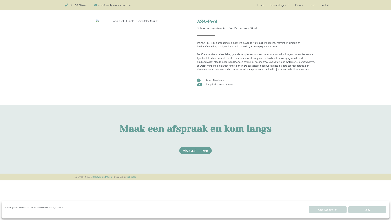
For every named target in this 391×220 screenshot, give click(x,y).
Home (260, 5)
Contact (325, 5)
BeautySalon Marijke (102, 176)
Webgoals (131, 176)
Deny (367, 209)
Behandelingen (278, 5)
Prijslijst (299, 5)
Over (312, 5)
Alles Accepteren (327, 209)
